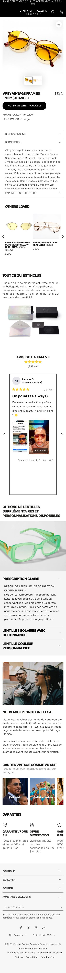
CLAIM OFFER (33, 512)
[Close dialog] (60, 451)
